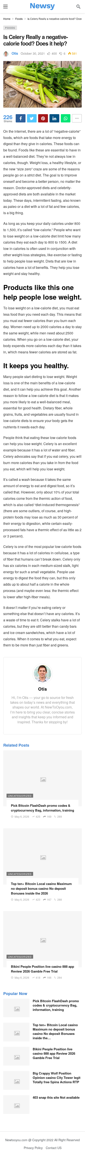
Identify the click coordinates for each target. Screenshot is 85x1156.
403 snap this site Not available (56, 1097)
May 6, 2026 (22, 816)
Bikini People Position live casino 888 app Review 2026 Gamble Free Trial (42, 969)
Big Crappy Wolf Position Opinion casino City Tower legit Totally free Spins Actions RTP (56, 1077)
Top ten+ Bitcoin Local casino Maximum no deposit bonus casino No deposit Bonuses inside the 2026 (41, 888)
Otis (15, 53)
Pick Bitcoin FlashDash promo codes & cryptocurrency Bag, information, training (42, 808)
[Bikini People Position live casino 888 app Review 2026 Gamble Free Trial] (42, 939)
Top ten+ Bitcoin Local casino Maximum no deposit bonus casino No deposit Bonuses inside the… (55, 1031)
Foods (10, 27)
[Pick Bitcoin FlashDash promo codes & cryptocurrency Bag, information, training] (42, 778)
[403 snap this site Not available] (16, 1104)
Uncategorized (20, 795)
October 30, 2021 (33, 53)
